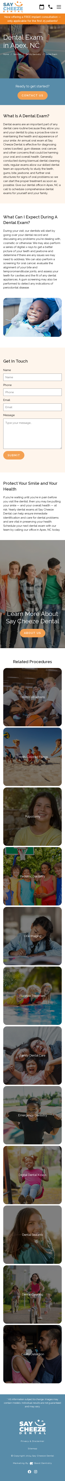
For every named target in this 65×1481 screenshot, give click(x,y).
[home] (13, 6)
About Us (32, 633)
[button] (58, 7)
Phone (7, 385)
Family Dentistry (33, 54)
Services (17, 54)
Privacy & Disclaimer (32, 1441)
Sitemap (32, 1448)
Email (6, 400)
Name (7, 370)
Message (9, 415)
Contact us (32, 95)
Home (6, 54)
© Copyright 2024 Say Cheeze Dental (32, 1456)
